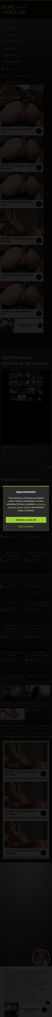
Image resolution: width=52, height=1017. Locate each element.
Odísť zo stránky (26, 526)
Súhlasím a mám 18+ (26, 520)
